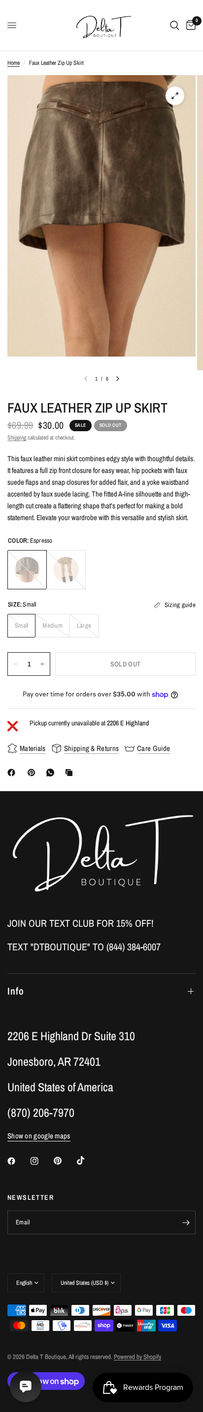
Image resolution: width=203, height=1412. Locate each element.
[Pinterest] (33, 772)
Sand (66, 569)
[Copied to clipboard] (71, 772)
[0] (189, 25)
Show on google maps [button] (38, 1136)
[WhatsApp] (52, 772)
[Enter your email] (186, 1222)
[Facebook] (13, 772)
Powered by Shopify (137, 1357)
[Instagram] (41, 1161)
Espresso (27, 569)
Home (13, 63)
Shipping (16, 438)
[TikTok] (88, 1160)
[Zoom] (175, 95)
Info (15, 990)
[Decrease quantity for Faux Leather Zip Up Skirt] (15, 664)
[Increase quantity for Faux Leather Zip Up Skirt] (42, 664)
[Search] (175, 25)
